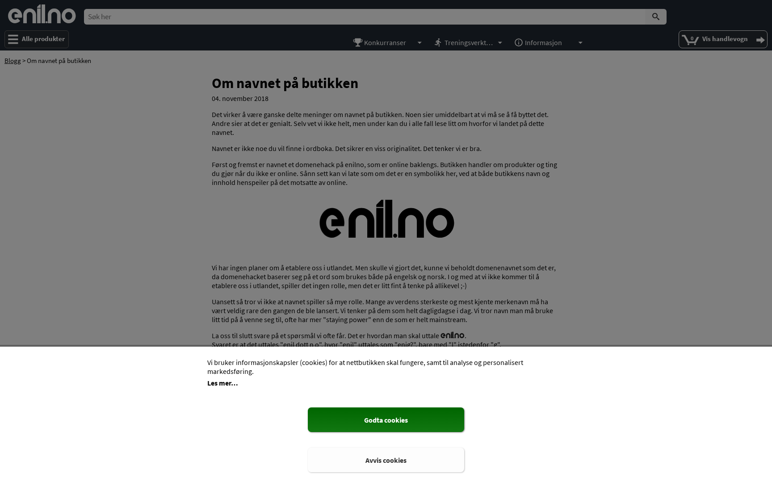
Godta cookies (386, 419)
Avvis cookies (386, 460)
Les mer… (222, 382)
